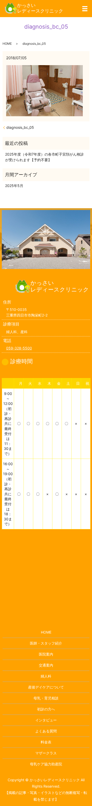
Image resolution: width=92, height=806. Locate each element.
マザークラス (46, 753)
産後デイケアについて (46, 687)
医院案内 (46, 654)
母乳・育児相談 (46, 698)
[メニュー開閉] (84, 8)
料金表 (46, 742)
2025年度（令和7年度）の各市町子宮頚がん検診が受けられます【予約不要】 (44, 157)
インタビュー (46, 720)
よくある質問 (46, 731)
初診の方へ (46, 709)
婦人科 (46, 676)
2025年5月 (14, 185)
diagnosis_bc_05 (20, 127)
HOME (7, 43)
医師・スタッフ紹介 (46, 643)
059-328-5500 (19, 348)
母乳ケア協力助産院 (46, 764)
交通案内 (46, 665)
